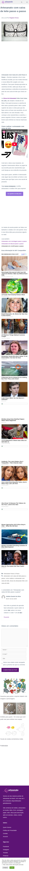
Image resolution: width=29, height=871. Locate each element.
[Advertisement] (14, 58)
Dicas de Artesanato (9, 98)
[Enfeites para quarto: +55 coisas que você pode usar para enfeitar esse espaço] (14, 734)
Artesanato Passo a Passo (11, 594)
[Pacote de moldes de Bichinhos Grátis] (14, 756)
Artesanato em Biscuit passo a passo (12, 243)
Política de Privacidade (10, 851)
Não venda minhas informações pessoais (13, 864)
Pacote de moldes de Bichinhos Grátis (11, 760)
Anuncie (5, 857)
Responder (6, 638)
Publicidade (4, 767)
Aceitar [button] (11, 867)
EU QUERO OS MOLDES (14, 193)
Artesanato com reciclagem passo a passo (14, 241)
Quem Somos (7, 848)
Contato (5, 854)
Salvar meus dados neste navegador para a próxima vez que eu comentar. (14, 684)
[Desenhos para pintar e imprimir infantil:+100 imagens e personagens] (14, 713)
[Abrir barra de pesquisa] (21, 2)
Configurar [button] (5, 867)
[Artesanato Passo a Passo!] (7, 2)
